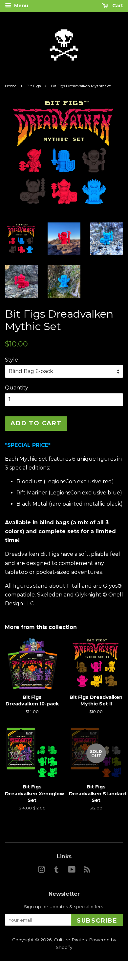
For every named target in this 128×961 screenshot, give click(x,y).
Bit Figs (34, 85)
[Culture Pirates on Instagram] (41, 870)
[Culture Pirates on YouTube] (71, 870)
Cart (117, 6)
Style (11, 360)
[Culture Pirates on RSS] (87, 870)
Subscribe (97, 920)
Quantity (16, 388)
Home (10, 85)
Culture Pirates (70, 939)
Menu (20, 6)
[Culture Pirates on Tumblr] (56, 870)
